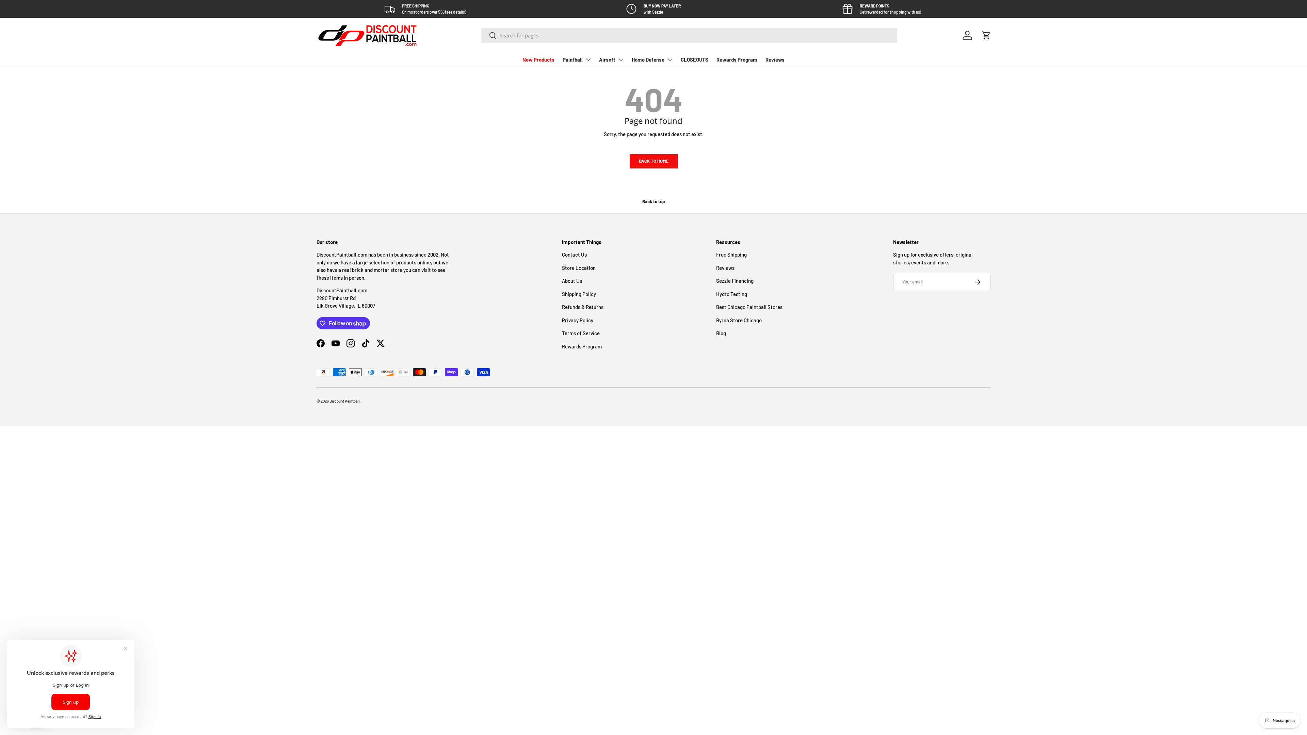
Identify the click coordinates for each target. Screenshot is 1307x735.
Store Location (579, 268)
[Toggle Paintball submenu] (588, 59)
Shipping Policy (579, 294)
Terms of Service (581, 333)
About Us (572, 281)
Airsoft (607, 59)
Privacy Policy (577, 320)
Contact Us (574, 254)
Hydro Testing (731, 294)
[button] (986, 35)
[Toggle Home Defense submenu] (670, 59)
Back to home (653, 161)
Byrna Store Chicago (739, 320)
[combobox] (689, 35)
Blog (721, 333)
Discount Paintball (344, 401)
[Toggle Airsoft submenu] (621, 59)
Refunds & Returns (582, 307)
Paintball (573, 59)
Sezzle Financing (735, 281)
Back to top (653, 201)
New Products (538, 59)
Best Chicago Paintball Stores (749, 307)
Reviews (775, 59)
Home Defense (648, 59)
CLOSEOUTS (694, 59)
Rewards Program (736, 59)
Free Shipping (731, 254)
